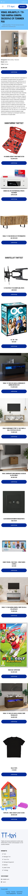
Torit (4, 854)
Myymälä (22, 6)
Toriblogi (5, 870)
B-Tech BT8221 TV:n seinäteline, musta (14, 288)
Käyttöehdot (19, 892)
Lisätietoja (14, 72)
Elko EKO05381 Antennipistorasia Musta (14, 519)
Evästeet (13, 892)
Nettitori (5, 865)
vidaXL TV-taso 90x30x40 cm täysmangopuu (14, 236)
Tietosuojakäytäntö (11, 893)
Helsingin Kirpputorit (8, 862)
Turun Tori (6, 859)
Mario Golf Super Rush (14, 670)
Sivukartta (19, 893)
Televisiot (16, 59)
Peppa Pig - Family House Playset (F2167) (14, 813)
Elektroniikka (10, 59)
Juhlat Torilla (6, 867)
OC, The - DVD (14, 339)
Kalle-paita (14, 768)
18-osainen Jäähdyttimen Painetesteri (14, 156)
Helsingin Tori (6, 856)
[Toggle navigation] (2, 6)
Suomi (3, 1)
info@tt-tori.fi (24, 1)
